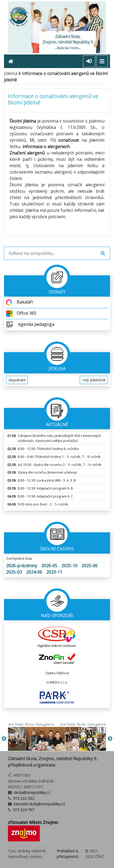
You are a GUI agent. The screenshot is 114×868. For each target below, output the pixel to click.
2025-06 (90, 565)
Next (110, 738)
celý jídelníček (94, 379)
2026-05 (49, 565)
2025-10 (69, 565)
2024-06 (34, 572)
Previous (4, 738)
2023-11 (54, 572)
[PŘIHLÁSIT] (89, 61)
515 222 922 (23, 798)
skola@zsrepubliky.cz (31, 792)
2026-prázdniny (21, 565)
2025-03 (14, 572)
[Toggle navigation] (102, 61)
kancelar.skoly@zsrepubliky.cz (39, 803)
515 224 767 (23, 809)
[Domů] (12, 61)
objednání (16, 379)
